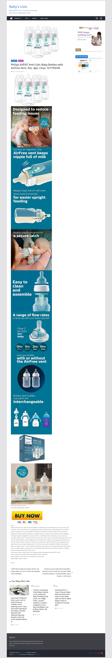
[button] (21, 18)
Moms (34, 18)
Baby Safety (14, 60)
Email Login (44, 18)
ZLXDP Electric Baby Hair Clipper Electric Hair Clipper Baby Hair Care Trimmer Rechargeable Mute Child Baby (25, 571)
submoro (22, 71)
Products (18, 18)
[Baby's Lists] (11, 18)
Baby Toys (21, 60)
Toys (26, 18)
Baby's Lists (18, 6)
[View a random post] (101, 18)
